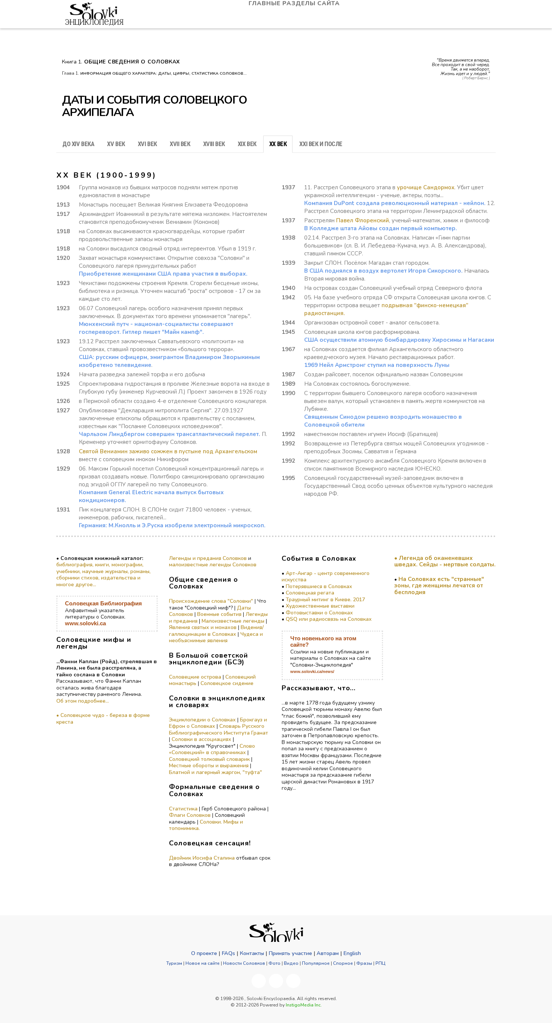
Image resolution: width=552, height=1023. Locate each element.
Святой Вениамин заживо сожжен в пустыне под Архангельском (168, 451)
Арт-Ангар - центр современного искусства (326, 577)
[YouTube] (276, 981)
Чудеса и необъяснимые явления (216, 637)
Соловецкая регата (310, 592)
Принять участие (290, 953)
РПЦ (381, 963)
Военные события (219, 614)
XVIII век (214, 144)
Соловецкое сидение (227, 683)
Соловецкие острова (195, 676)
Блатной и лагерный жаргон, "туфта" (215, 772)
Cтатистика (183, 808)
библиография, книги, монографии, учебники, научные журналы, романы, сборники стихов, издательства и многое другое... (103, 574)
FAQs (228, 953)
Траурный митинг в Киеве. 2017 (325, 599)
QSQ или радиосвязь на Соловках (329, 619)
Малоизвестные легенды (233, 621)
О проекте (204, 953)
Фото (274, 963)
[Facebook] (259, 981)
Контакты (252, 953)
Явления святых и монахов (203, 627)
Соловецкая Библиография (103, 603)
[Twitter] (293, 981)
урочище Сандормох (425, 187)
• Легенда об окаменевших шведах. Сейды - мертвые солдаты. (445, 561)
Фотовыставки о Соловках (319, 612)
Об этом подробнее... (82, 701)
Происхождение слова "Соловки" (211, 601)
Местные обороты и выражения (209, 765)
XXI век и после (320, 144)
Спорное (343, 963)
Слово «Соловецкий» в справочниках (212, 749)
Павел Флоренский (362, 220)
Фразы (364, 963)
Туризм (174, 963)
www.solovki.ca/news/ (312, 671)
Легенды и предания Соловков (208, 558)
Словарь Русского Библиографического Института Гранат (218, 729)
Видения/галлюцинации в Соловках (216, 631)
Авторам (328, 953)
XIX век (247, 144)
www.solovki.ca (85, 623)
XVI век (147, 144)
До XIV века (78, 144)
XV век (116, 144)
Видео (291, 963)
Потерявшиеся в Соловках (319, 586)
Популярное (316, 963)
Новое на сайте (203, 963)
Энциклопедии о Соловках (202, 719)
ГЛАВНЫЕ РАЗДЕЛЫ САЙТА (295, 3)
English (352, 953)
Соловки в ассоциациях (201, 739)
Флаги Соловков (190, 815)
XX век (278, 144)
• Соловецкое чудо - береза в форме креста (103, 719)
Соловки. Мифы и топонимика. (206, 825)
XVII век (180, 144)
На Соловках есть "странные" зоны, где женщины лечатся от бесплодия (439, 585)
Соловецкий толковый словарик (209, 759)
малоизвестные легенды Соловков (212, 564)
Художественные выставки (320, 606)
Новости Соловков (244, 963)
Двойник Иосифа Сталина (202, 858)
